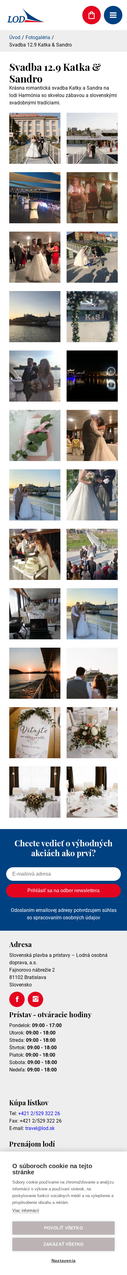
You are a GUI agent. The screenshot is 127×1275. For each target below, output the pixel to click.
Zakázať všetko (63, 1244)
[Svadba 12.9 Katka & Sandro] (34, 162)
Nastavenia (63, 1260)
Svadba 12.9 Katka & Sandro (40, 45)
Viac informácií (25, 1210)
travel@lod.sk (40, 1128)
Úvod (14, 37)
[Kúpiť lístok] (91, 15)
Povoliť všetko (63, 1228)
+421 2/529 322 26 (39, 1113)
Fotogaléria (38, 37)
